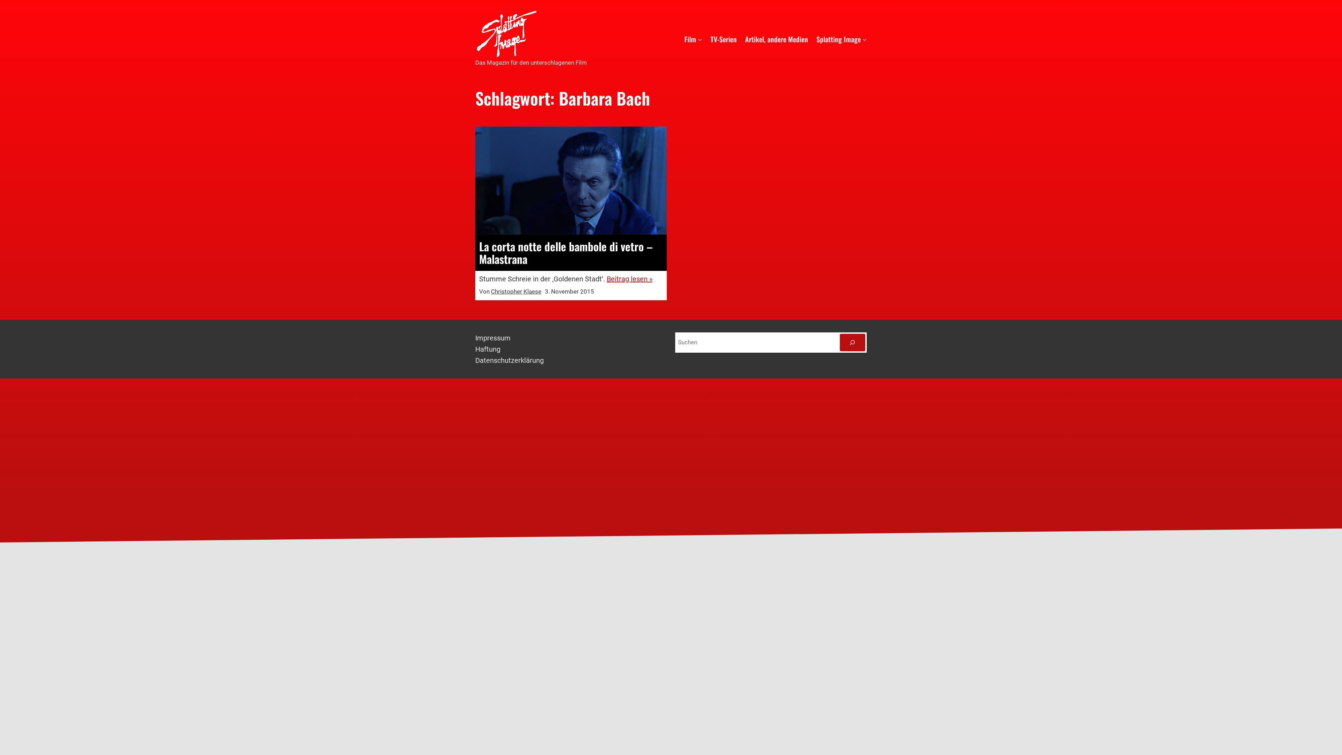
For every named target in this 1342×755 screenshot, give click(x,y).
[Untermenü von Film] (700, 39)
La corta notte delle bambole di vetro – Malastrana (566, 252)
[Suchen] (852, 343)
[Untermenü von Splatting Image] (865, 39)
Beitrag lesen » (629, 279)
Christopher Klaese (516, 291)
